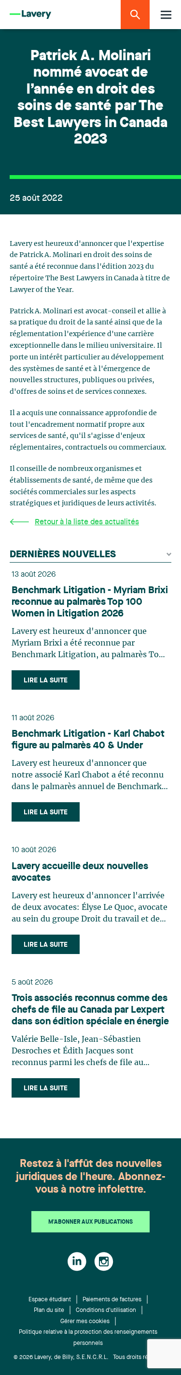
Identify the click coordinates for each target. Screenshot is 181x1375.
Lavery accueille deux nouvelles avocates (80, 872)
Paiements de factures (112, 1300)
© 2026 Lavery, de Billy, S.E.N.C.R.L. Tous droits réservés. (90, 1357)
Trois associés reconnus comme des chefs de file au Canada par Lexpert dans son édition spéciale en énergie (90, 1010)
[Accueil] (30, 14)
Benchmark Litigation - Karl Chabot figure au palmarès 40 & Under (88, 740)
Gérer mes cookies (85, 1322)
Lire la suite (46, 680)
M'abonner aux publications (90, 1222)
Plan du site (49, 1310)
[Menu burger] (166, 14)
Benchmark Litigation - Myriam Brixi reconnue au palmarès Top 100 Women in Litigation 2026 (90, 602)
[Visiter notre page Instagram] (103, 1261)
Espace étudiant (49, 1300)
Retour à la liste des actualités (87, 522)
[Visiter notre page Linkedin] (77, 1261)
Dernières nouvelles (63, 555)
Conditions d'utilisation (106, 1310)
